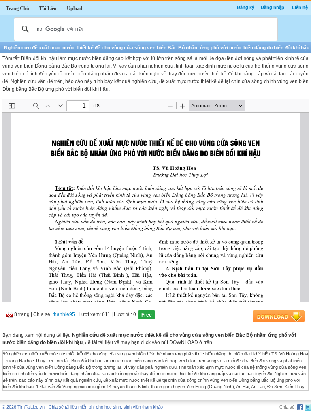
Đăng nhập (272, 7)
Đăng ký (245, 7)
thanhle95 (64, 315)
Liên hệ (300, 7)
